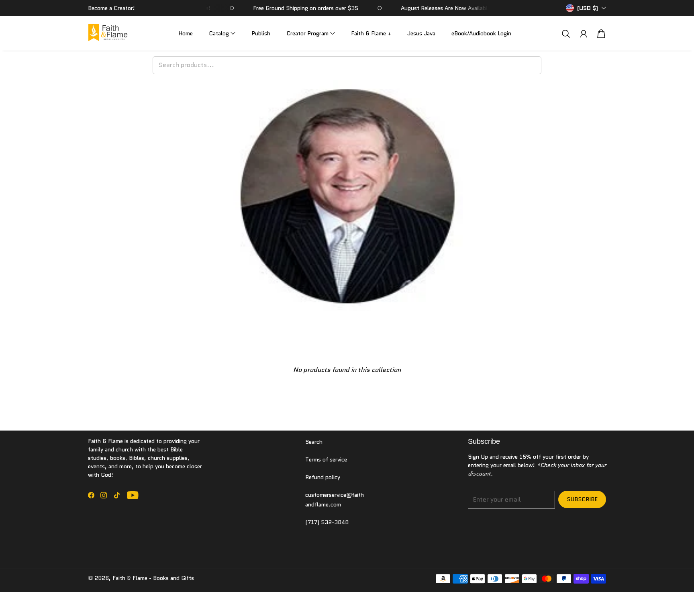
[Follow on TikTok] (117, 495)
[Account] (583, 34)
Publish (260, 33)
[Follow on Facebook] (91, 495)
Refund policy (322, 477)
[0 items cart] (601, 34)
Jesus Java (421, 33)
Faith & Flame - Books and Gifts (153, 578)
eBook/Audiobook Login (481, 33)
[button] (222, 33)
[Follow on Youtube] (133, 495)
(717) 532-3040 (327, 522)
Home (185, 33)
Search (314, 442)
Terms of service (326, 459)
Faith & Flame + (371, 33)
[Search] (566, 34)
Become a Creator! (111, 8)
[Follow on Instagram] (103, 495)
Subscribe (582, 499)
